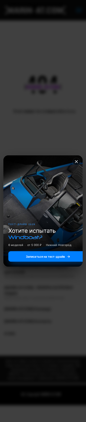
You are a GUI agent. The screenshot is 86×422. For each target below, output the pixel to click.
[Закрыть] (76, 161)
